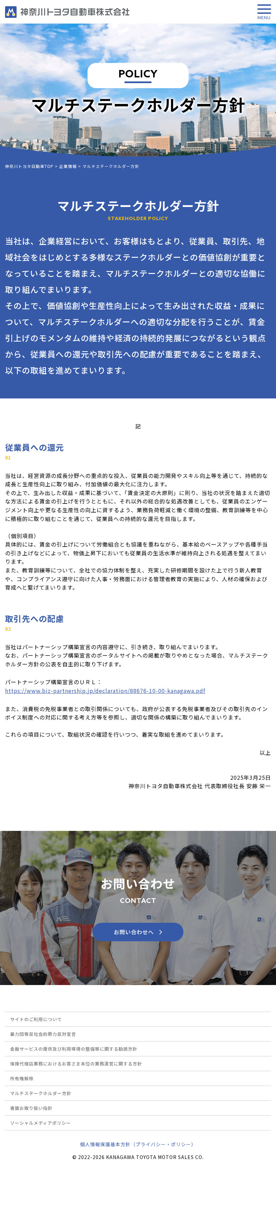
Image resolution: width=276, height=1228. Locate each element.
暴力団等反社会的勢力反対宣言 (43, 1034)
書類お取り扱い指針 (31, 1108)
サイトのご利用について (36, 1019)
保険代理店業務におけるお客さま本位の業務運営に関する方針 (76, 1063)
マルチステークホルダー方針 (40, 1093)
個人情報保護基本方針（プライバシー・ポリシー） (138, 1144)
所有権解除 (22, 1078)
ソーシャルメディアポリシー (40, 1123)
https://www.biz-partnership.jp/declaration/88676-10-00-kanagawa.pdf (105, 691)
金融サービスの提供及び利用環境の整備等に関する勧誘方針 (73, 1049)
